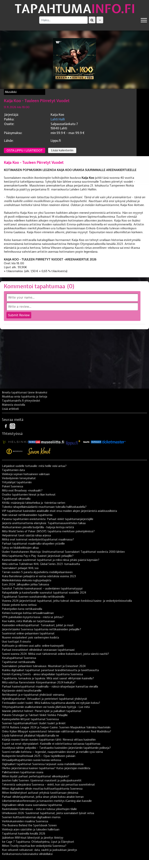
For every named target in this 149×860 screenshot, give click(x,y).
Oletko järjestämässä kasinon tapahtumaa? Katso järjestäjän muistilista (46, 768)
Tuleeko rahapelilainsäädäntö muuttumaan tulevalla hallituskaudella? (44, 507)
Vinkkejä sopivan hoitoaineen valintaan (26, 474)
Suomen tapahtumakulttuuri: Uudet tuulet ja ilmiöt (34, 723)
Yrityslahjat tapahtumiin (17, 482)
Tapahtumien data (13, 470)
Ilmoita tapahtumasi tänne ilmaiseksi (24, 392)
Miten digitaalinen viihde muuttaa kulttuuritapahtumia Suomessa (42, 788)
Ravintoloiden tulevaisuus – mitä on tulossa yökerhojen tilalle (39, 809)
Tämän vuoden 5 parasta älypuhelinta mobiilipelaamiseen (37, 572)
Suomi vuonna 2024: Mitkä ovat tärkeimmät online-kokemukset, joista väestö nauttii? (55, 654)
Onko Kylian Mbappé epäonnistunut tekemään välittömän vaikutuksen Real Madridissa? (56, 731)
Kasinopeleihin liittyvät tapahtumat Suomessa (30, 719)
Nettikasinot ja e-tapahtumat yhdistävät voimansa (33, 694)
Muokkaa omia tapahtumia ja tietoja (24, 396)
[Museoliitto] (52, 442)
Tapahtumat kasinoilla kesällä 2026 (23, 833)
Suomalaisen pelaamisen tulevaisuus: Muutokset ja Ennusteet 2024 (44, 666)
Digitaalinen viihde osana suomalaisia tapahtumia (32, 805)
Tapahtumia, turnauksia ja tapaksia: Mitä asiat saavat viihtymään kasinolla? (48, 678)
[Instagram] (12, 426)
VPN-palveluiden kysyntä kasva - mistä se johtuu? (33, 617)
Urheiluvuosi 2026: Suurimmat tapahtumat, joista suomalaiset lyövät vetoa (48, 813)
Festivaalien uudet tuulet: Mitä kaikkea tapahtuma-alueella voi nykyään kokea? (51, 703)
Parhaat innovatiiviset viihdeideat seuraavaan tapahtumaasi (38, 650)
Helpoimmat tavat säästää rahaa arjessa (26, 535)
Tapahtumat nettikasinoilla (18, 662)
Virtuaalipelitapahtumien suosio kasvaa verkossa (31, 760)
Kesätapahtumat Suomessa (19, 658)
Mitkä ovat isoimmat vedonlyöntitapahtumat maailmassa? (38, 539)
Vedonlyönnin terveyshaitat (19, 478)
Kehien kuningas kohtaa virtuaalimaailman (28, 613)
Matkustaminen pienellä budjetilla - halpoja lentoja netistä (38, 527)
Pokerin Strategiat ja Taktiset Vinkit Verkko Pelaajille (35, 715)
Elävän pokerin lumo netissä (19, 605)
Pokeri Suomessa (12, 486)
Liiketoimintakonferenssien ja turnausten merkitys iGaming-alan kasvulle (47, 801)
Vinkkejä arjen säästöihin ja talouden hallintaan (30, 829)
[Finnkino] (15, 451)
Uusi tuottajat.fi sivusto (16, 641)
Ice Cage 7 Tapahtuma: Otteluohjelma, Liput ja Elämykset (38, 841)
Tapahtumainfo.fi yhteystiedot (21, 400)
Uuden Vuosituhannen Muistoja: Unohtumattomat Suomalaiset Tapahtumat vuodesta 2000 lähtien (63, 551)
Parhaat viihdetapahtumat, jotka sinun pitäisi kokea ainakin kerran (43, 797)
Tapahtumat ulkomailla (16, 498)
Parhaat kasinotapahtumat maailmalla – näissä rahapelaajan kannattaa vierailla (50, 686)
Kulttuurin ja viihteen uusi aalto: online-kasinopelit (33, 645)
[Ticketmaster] (114, 442)
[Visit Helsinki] (15, 442)
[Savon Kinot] (39, 451)
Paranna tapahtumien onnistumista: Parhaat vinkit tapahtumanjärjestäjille (47, 519)
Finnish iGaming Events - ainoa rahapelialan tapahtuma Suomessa (42, 674)
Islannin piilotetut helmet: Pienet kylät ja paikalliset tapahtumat (41, 711)
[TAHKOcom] (34, 442)
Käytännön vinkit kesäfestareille (22, 690)
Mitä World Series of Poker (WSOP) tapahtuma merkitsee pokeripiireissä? (48, 531)
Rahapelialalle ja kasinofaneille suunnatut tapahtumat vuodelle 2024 (44, 592)
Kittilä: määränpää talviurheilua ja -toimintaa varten (33, 502)
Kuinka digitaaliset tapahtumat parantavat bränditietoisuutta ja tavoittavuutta (50, 670)
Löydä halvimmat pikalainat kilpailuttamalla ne (30, 735)
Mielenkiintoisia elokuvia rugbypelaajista (26, 580)
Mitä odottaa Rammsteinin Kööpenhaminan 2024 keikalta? (38, 682)
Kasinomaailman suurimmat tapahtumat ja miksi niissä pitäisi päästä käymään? (50, 560)
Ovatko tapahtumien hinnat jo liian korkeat (28, 494)
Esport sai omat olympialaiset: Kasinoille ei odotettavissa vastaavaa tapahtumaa (51, 743)
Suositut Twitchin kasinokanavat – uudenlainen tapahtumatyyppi (42, 588)
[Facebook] (6, 426)
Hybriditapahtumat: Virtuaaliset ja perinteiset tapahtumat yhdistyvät (44, 699)
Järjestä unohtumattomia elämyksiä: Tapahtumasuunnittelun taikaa (44, 523)
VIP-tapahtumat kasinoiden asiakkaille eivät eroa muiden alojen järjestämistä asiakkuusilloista (59, 511)
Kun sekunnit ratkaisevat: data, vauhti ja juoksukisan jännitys (39, 850)
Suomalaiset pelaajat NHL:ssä (20, 568)
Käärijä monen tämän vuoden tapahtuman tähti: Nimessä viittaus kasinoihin (49, 739)
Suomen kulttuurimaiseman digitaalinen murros (31, 817)
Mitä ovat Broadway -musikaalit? (22, 490)
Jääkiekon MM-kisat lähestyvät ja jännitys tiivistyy (32, 837)
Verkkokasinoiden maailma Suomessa (25, 821)
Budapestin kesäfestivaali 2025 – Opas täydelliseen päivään (38, 756)
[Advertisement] (74, 360)
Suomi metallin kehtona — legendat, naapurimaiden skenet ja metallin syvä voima (52, 752)
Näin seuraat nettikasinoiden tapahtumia (27, 515)
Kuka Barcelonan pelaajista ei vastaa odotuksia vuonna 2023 (39, 576)
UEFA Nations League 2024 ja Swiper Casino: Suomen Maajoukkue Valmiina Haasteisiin (56, 727)
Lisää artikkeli (10, 409)
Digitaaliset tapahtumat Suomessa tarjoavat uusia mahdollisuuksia (42, 764)
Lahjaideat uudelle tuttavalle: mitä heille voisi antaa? (34, 466)
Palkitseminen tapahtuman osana (22, 772)
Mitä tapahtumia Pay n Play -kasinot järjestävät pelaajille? (38, 556)
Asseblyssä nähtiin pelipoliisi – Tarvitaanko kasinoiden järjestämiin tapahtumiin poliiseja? (56, 748)
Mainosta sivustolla (13, 404)
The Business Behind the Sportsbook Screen (29, 825)
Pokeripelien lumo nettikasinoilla (22, 609)
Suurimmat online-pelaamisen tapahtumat (28, 633)
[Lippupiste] (73, 442)
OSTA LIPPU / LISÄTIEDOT (24, 150)
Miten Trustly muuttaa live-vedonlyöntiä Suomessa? (34, 846)
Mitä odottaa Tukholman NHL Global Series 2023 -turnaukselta (41, 564)
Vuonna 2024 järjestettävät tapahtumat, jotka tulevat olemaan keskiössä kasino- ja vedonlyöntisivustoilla (67, 601)
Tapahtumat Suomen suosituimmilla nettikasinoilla (33, 596)
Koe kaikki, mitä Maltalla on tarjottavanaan (28, 621)
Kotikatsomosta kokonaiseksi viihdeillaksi (27, 854)
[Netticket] (96, 442)
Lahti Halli (58, 119)
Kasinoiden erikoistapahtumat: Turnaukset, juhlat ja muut (38, 625)
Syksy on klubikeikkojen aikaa (20, 547)
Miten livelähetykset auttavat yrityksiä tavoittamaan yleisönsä (40, 792)
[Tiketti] (86, 442)
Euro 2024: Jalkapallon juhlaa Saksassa (25, 584)
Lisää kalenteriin (62, 150)
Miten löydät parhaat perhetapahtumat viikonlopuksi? (35, 776)
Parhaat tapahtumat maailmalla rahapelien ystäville (33, 543)
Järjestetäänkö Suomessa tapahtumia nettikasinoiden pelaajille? (41, 629)
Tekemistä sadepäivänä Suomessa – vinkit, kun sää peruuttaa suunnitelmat (48, 784)
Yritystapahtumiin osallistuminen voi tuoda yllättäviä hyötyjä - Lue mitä (46, 707)
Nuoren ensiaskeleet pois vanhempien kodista (30, 637)
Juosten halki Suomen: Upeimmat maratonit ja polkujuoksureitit (41, 780)
